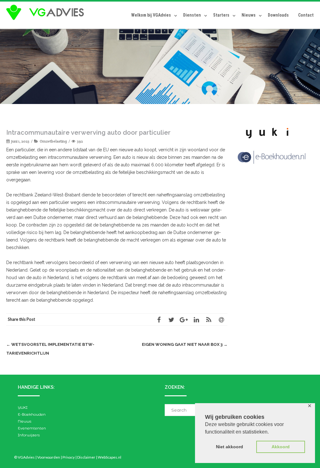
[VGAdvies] (46, 12)
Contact (306, 15)
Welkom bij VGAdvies (151, 15)
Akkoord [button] (281, 446)
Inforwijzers (29, 435)
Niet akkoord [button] (229, 446)
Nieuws (249, 15)
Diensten (192, 15)
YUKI (23, 407)
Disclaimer (86, 457)
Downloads (278, 15)
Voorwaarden (48, 457)
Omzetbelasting (53, 141)
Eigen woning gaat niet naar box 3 (185, 344)
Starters (221, 15)
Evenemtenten (32, 428)
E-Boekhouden (32, 414)
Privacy (68, 457)
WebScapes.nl (109, 457)
